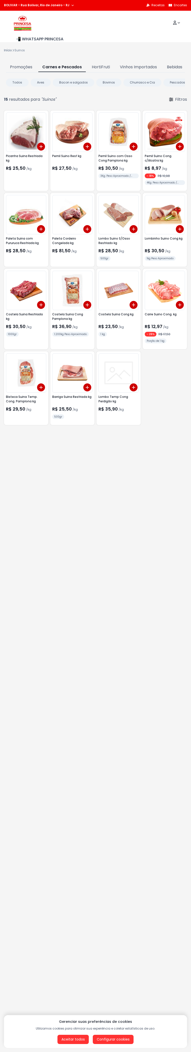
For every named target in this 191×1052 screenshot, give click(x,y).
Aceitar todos (73, 1039)
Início (8, 50)
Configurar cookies (113, 1039)
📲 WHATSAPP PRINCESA (39, 39)
